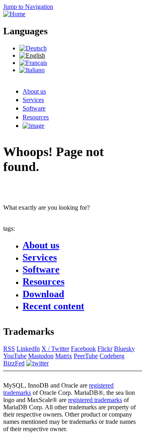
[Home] (14, 13)
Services (33, 99)
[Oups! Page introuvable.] (33, 62)
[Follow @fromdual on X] (37, 363)
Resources (36, 117)
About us (34, 91)
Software (34, 108)
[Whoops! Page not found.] (32, 55)
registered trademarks (95, 399)
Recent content (53, 306)
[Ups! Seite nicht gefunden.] (33, 48)
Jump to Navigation (28, 6)
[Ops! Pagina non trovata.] (32, 70)
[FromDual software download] (33, 125)
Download (43, 294)
